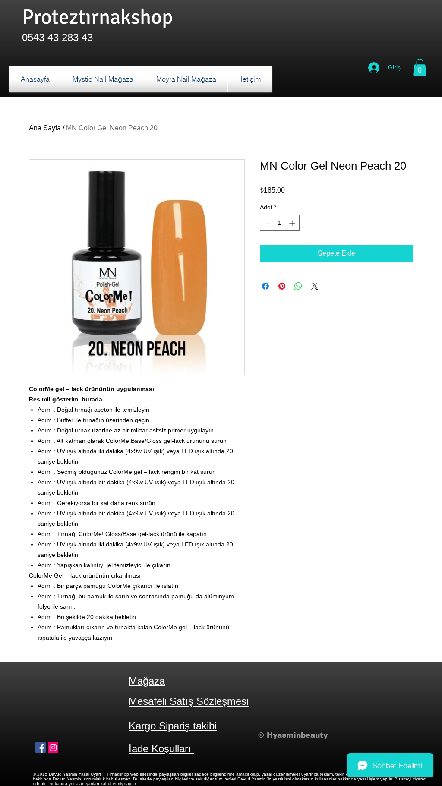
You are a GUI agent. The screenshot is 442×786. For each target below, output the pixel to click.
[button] (420, 67)
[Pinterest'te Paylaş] (282, 286)
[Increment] (292, 222)
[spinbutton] (279, 222)
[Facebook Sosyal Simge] (40, 747)
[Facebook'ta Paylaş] (265, 286)
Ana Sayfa (45, 128)
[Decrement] (266, 222)
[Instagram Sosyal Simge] (53, 747)
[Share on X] (314, 286)
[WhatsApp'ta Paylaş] (298, 286)
